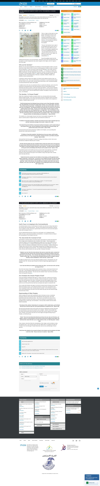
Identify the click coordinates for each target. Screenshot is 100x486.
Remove (79, 410)
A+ (58, 15)
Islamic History (76, 29)
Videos (31, 6)
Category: (21, 20)
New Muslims (66, 61)
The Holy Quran (66, 26)
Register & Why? (51, 3)
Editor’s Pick (31, 15)
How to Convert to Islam (77, 17)
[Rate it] (19, 30)
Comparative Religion (31, 20)
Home (21, 6)
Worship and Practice (66, 20)
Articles (25, 6)
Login (45, 3)
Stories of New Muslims (66, 23)
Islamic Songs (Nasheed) (76, 58)
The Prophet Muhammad (76, 26)
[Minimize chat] (98, 475)
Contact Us (75, 6)
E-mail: (22, 378)
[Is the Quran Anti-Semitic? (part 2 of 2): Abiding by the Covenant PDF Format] (27, 221)
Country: (22, 376)
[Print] (25, 30)
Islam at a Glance (38, 6)
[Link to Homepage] (23, 3)
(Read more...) (21, 406)
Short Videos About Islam (77, 61)
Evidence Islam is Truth (67, 14)
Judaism (37, 20)
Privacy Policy (47, 440)
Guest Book (51, 6)
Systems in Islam (67, 32)
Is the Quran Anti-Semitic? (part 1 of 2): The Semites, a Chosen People (33, 366)
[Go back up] (98, 388)
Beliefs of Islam (66, 17)
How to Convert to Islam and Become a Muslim (72, 71)
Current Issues (66, 29)
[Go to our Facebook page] (73, 440)
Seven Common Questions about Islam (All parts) (71, 81)
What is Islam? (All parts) (68, 68)
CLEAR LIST (78, 412)
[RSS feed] (79, 440)
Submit (41, 386)
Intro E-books (45, 6)
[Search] (73, 4)
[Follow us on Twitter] (76, 440)
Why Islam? (66, 77)
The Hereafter (76, 20)
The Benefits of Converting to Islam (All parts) (72, 74)
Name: (22, 374)
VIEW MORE (22, 429)
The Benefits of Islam (76, 14)
